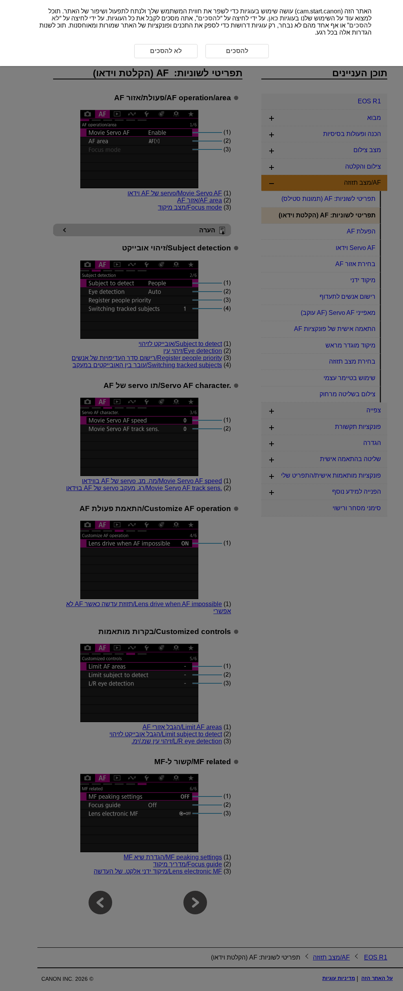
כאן (273, 18)
